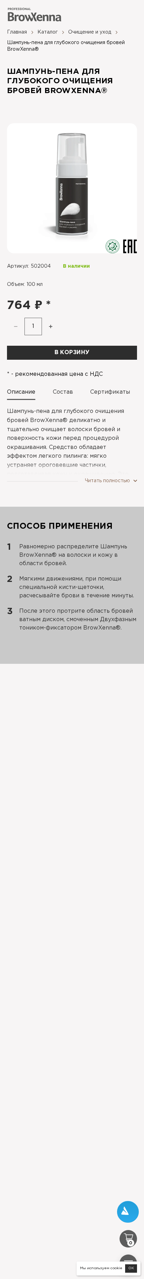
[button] (50, 326)
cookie (116, 1268)
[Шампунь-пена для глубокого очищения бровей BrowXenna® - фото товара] (72, 188)
